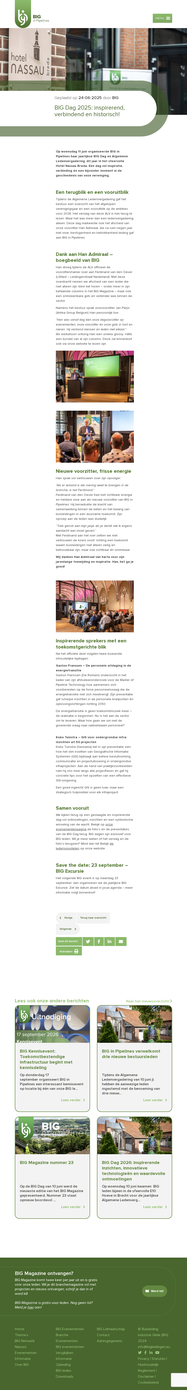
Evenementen (26, 1353)
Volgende (66, 929)
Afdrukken (66, 951)
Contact (103, 1335)
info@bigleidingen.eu (154, 1347)
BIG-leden (63, 1370)
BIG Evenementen (70, 1329)
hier (31, 1307)
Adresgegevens (109, 1341)
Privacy (143, 1358)
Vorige (68, 918)
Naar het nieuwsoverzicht (148, 1001)
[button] (160, 18)
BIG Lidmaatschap (111, 1329)
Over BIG (22, 1364)
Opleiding (63, 1364)
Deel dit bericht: (68, 941)
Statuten (158, 1358)
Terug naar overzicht (93, 918)
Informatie (23, 1358)
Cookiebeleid (148, 1382)
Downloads (64, 1376)
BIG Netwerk (25, 1341)
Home (19, 1329)
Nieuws (20, 1347)
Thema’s (21, 1335)
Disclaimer (146, 1376)
